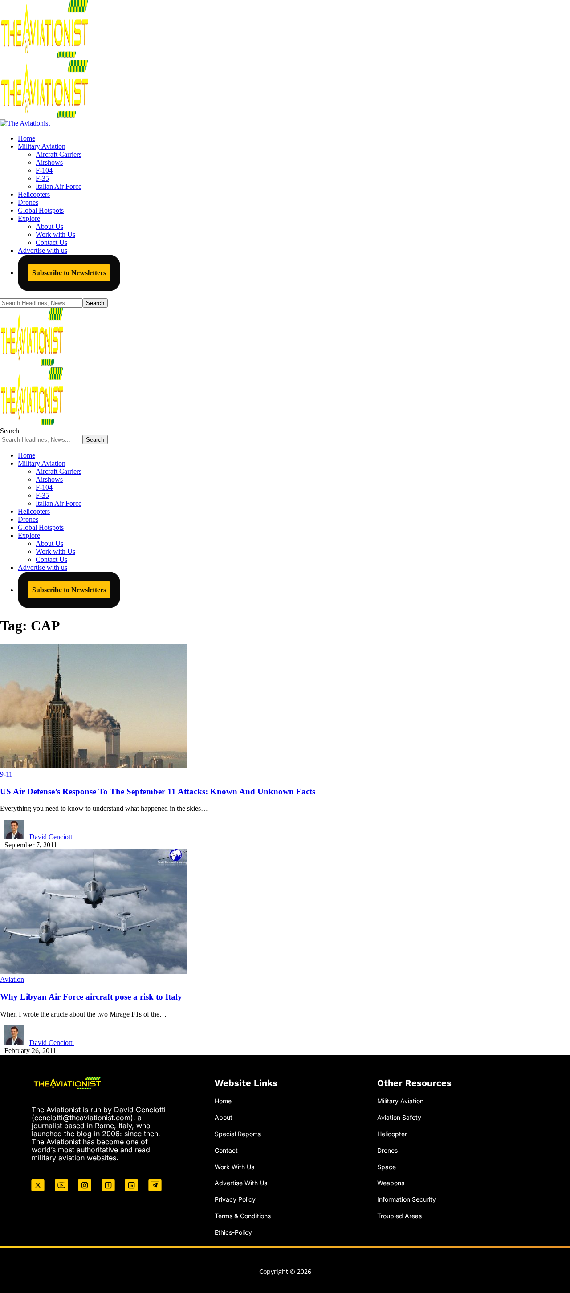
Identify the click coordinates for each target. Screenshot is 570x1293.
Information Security (406, 1199)
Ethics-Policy (233, 1232)
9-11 (6, 774)
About (223, 1117)
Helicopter (392, 1134)
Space (386, 1167)
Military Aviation (400, 1101)
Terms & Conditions (243, 1216)
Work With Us (234, 1167)
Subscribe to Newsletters (69, 272)
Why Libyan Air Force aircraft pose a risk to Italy (91, 996)
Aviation (12, 979)
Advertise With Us (241, 1183)
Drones (387, 1150)
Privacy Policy (235, 1199)
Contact (226, 1150)
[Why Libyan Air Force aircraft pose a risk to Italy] (93, 971)
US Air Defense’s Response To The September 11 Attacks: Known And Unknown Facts (157, 791)
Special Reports (238, 1134)
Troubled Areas (399, 1216)
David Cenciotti (51, 837)
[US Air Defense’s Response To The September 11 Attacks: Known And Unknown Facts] (93, 766)
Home (223, 1101)
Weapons (390, 1183)
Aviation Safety (399, 1117)
